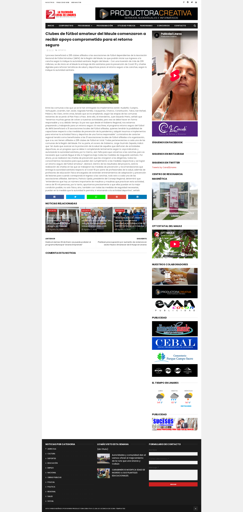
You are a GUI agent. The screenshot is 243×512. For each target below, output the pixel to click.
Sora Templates (118, 508)
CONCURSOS (163, 25)
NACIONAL (52, 472)
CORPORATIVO (66, 25)
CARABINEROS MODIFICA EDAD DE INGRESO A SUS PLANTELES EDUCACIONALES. (128, 472)
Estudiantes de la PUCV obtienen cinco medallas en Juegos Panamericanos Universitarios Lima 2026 (96, 221)
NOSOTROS (49, 2)
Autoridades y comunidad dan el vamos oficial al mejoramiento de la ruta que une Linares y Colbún (129, 459)
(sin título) (102, 449)
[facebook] (183, 2)
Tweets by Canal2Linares (164, 167)
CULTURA (51, 453)
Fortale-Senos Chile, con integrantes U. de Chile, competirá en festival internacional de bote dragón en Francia (60, 220)
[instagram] (187, 2)
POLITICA (51, 487)
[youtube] (196, 2)
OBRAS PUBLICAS (54, 477)
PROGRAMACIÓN (105, 25)
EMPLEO (51, 468)
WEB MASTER (76, 2)
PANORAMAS (146, 25)
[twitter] (192, 2)
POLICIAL (51, 482)
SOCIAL (51, 501)
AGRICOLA (52, 449)
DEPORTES (62, 50)
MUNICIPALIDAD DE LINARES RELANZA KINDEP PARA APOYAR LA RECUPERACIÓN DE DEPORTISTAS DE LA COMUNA (130, 221)
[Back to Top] (196, 508)
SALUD (50, 496)
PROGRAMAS (84, 25)
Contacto (180, 25)
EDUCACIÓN (53, 463)
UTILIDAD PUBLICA (126, 25)
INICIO (51, 25)
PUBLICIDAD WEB (63, 2)
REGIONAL (52, 491)
